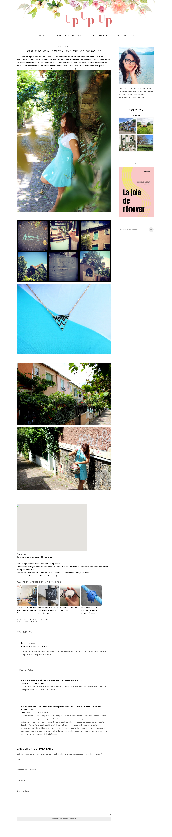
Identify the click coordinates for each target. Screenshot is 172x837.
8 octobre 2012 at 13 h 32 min (34, 646)
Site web (21, 780)
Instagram (136, 115)
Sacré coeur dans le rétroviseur (68, 608)
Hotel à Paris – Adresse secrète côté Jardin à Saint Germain (48, 610)
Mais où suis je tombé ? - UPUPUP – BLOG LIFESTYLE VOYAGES (50, 680)
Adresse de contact (26, 769)
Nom (20, 759)
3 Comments (42, 619)
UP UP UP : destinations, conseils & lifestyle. (86, 13)
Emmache (25, 643)
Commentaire (23, 791)
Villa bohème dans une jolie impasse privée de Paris (26, 610)
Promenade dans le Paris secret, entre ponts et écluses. (89, 610)
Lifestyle (33, 622)
